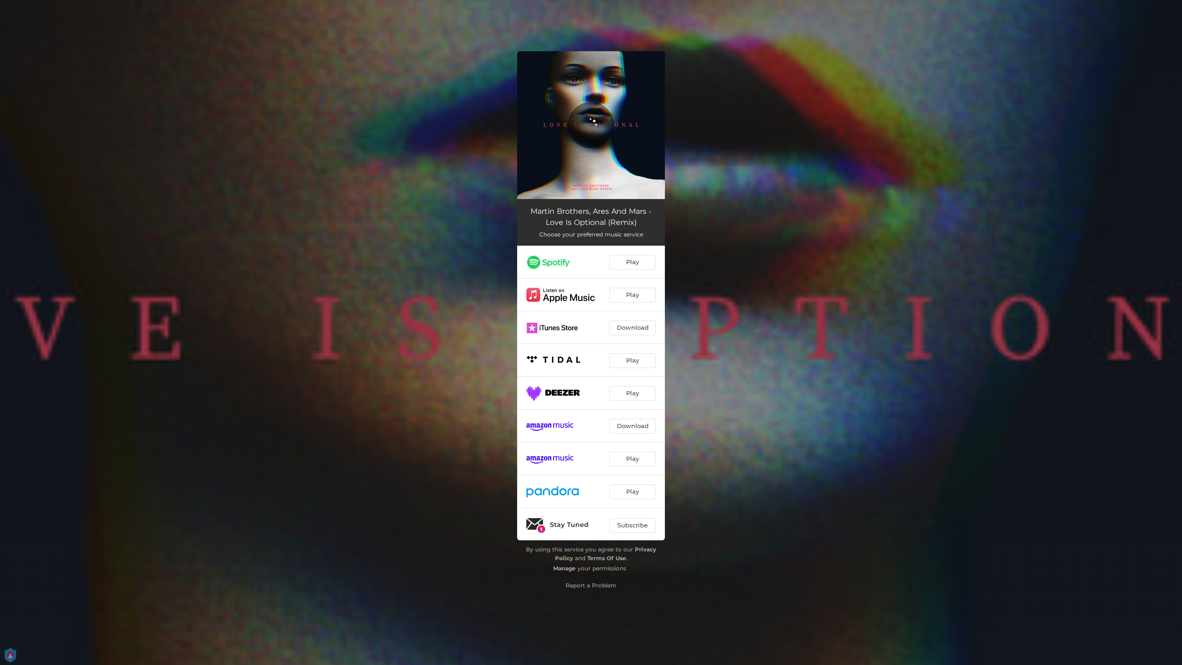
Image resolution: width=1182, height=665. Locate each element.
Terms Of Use (606, 558)
